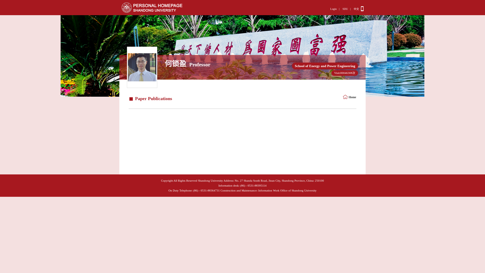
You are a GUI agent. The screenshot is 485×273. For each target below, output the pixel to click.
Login (333, 9)
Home (352, 97)
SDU (345, 9)
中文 (356, 9)
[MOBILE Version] (362, 10)
